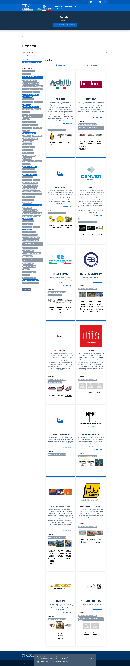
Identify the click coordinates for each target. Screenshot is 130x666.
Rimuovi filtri (27, 289)
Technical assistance (27, 256)
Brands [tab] (61, 66)
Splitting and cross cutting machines (31, 237)
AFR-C (68, 142)
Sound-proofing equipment (29, 232)
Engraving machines (36, 135)
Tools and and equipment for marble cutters (31, 259)
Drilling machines (37, 128)
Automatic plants (27, 74)
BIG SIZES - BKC (52, 308)
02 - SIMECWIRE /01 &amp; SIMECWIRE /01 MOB (60, 635)
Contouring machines (27, 109)
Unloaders (26, 269)
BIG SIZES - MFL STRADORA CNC (60, 310)
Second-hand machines (28, 221)
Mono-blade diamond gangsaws (30, 182)
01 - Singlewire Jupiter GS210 (82, 541)
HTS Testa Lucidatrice (60, 226)
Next (74, 138)
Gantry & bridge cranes (28, 152)
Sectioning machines (27, 224)
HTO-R (91, 469)
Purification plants (27, 207)
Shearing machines (27, 227)
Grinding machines (27, 158)
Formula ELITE (91, 235)
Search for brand (28, 52)
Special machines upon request (30, 234)
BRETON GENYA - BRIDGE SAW (99, 143)
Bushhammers (36, 92)
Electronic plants (27, 135)
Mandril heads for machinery (29, 172)
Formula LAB (99, 235)
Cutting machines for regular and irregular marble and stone (32, 115)
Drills (26, 130)
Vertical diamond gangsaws (29, 272)
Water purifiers (26, 275)
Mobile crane (36, 180)
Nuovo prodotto (82, 393)
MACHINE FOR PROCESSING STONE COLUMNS (60, 553)
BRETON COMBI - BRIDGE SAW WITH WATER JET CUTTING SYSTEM (82, 146)
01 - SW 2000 (52, 632)
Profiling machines (27, 202)
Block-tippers (39, 89)
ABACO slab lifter (52, 143)
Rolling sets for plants (28, 216)
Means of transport (27, 180)
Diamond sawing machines (29, 122)
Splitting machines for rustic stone (30, 240)
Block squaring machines (28, 89)
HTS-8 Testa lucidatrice (68, 226)
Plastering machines (35, 191)
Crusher (26, 112)
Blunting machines (27, 92)
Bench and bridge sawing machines (31, 83)
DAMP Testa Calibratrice (52, 226)
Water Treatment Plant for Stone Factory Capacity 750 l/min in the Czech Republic (82, 307)
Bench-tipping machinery (28, 86)
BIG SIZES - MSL (69, 308)
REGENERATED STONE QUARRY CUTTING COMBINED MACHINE (68, 554)
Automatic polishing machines (29, 80)
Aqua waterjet (82, 235)
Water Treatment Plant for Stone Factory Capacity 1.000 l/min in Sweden (90, 306)
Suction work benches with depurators (31, 253)
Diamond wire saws (27, 128)
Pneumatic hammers (27, 194)
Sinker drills (36, 227)
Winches (26, 283)
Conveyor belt (37, 109)
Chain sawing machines (28, 99)
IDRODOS (60, 395)
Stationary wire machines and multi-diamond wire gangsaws (31, 244)
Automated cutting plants (29, 71)
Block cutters (39, 86)
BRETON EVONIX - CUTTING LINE (90, 143)
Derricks (26, 119)
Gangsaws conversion (28, 150)
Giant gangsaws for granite (29, 155)
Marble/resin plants (27, 177)
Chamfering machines (28, 102)
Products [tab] (93, 66)
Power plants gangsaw (28, 199)
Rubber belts (38, 216)
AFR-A (60, 142)
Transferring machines (28, 263)
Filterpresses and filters (28, 141)
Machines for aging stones (29, 169)
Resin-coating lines (37, 213)
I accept (90, 658)
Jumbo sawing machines (28, 161)
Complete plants (38, 102)
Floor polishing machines (28, 147)
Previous (46, 138)
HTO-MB (82, 469)
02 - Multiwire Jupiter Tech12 (91, 540)
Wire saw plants (34, 283)
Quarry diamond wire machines (30, 210)
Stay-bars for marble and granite (30, 247)
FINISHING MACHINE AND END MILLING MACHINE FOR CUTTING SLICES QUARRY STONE (51, 556)
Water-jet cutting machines (29, 278)
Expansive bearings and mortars (30, 138)
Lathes (38, 161)
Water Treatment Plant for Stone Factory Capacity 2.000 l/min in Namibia (99, 306)
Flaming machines (27, 144)
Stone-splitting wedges (28, 250)
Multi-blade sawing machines (29, 188)
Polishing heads (37, 194)
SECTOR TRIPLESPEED (68, 396)
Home (24, 37)
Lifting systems (26, 164)
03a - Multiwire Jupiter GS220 (99, 541)
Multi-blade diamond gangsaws (30, 185)
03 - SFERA (69, 632)
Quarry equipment (27, 213)
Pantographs (26, 191)
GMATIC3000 (51, 395)
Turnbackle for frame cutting (29, 266)
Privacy (81, 656)
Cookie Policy (88, 656)
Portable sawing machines (29, 197)
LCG (99, 469)
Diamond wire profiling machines (30, 125)
